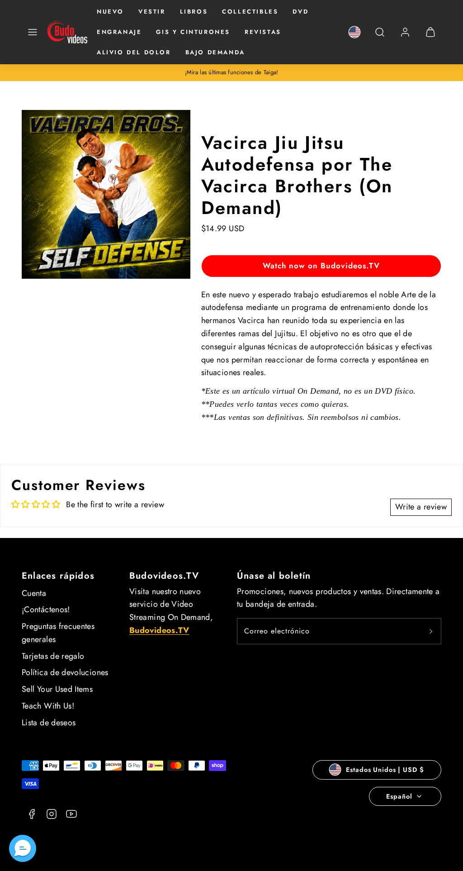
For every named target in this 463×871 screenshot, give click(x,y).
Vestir (151, 11)
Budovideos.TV (164, 575)
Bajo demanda (215, 52)
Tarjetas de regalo (53, 656)
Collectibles (250, 11)
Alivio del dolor (134, 52)
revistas (263, 32)
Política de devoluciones (65, 672)
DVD (300, 11)
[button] (32, 32)
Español (399, 796)
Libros (194, 11)
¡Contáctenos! (46, 609)
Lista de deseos (49, 722)
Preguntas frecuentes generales (58, 632)
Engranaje (119, 32)
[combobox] (380, 36)
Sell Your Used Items (57, 689)
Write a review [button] (421, 507)
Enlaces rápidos (58, 575)
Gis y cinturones (193, 32)
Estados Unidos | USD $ (385, 769)
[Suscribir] (431, 631)
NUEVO (110, 11)
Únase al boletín (274, 575)
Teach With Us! (48, 706)
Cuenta (34, 593)
